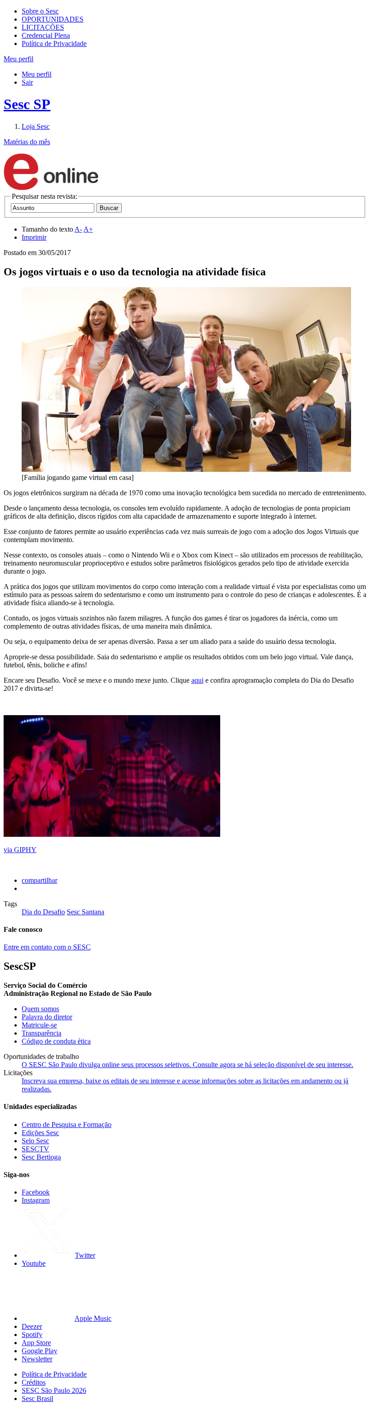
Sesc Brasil (37, 1398)
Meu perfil (36, 74)
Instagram (36, 1200)
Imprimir (34, 237)
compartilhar (39, 880)
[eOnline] (51, 188)
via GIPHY (20, 849)
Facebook (36, 1192)
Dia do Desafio (43, 912)
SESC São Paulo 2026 (54, 1390)
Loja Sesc (36, 126)
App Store (36, 1342)
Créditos (34, 1382)
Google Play (39, 1351)
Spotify (32, 1334)
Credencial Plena (46, 35)
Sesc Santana (85, 912)
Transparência (41, 1033)
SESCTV (35, 1149)
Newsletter (37, 1359)
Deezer (32, 1326)
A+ (88, 229)
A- (78, 229)
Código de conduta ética (56, 1041)
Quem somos (40, 1009)
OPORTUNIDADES (52, 19)
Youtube (34, 1263)
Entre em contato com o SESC (47, 947)
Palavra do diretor (47, 1017)
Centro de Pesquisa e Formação (66, 1124)
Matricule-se (39, 1025)
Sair (27, 82)
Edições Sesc (40, 1132)
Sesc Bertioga (41, 1157)
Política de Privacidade (54, 43)
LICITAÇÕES (43, 27)
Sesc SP (27, 104)
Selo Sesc (35, 1141)
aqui (197, 680)
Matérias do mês (27, 142)
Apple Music (92, 1318)
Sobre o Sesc (40, 11)
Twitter (85, 1255)
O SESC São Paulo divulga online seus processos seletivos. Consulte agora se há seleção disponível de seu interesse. (187, 1064)
